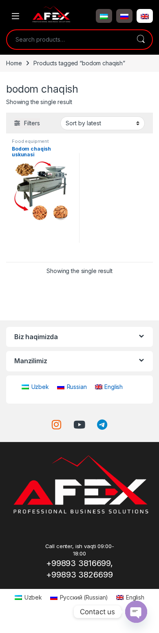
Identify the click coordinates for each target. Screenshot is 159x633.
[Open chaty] (136, 612)
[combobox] (68, 39)
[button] (104, 16)
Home (14, 63)
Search (140, 39)
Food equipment (30, 141)
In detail (43, 252)
